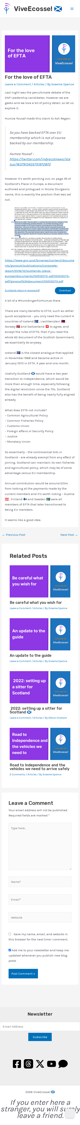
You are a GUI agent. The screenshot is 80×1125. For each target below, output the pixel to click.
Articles (39, 84)
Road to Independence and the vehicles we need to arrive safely (39, 767)
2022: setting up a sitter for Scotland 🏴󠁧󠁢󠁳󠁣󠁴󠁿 (36, 710)
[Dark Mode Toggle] (69, 1113)
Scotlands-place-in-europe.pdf (22, 290)
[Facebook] (17, 1064)
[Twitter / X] (40, 1064)
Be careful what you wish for (36, 602)
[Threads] (28, 1064)
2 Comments (17, 774)
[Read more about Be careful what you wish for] (40, 581)
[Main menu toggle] (72, 8)
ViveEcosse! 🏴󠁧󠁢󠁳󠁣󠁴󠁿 (38, 9)
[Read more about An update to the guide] (40, 634)
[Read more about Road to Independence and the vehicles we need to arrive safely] (40, 743)
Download (65, 290)
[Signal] (63, 1064)
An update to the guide (31, 655)
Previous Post (13, 534)
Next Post (69, 534)
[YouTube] (51, 1064)
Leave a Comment (18, 84)
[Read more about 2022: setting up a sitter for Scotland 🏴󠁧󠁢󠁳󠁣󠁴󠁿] (40, 687)
